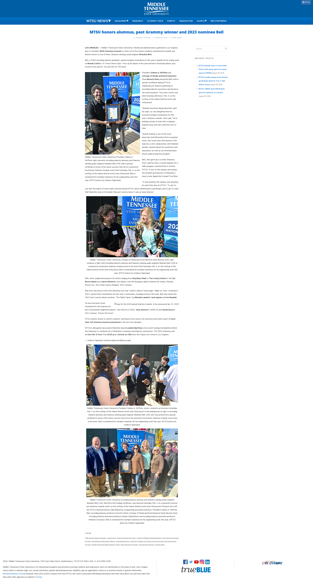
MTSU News (97, 21)
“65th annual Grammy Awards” (95, 538)
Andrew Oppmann (143, 38)
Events (171, 21)
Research (137, 21)
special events (160, 545)
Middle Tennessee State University (103, 545)
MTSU (307, 2)
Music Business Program (129, 545)
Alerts (201, 21)
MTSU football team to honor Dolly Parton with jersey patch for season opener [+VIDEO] (213, 69)
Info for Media (218, 21)
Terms (38, 577)
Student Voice (155, 21)
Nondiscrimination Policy (13, 573)
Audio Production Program (126, 538)
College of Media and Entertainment (148, 538)
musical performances (146, 545)
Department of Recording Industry (103, 541)
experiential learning (123, 541)
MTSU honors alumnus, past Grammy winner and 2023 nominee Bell (157, 32)
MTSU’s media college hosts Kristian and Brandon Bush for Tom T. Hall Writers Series (213, 81)
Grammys (134, 541)
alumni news (111, 538)
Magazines (120, 21)
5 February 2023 (161, 38)
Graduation (186, 21)
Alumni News (176, 38)
